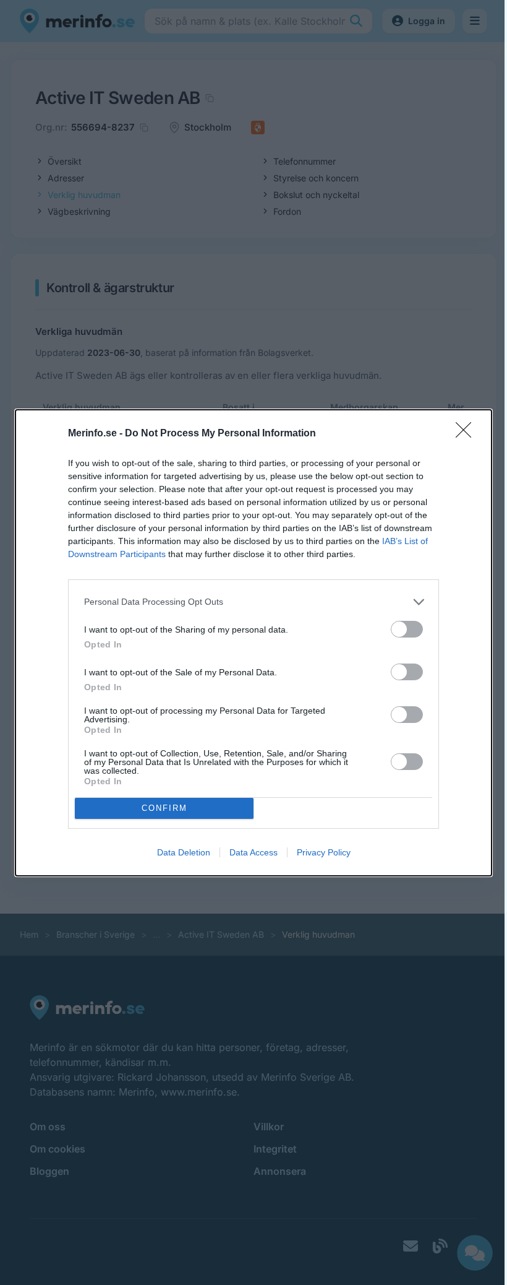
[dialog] (253, 643)
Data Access (253, 852)
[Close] (467, 434)
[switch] (407, 629)
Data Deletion (183, 852)
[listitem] (253, 601)
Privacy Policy (324, 852)
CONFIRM (164, 808)
